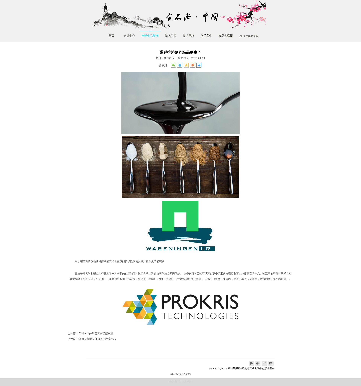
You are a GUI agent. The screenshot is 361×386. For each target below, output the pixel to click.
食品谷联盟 (226, 35)
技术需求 (188, 35)
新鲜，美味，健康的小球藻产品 (97, 338)
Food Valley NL (248, 35)
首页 (111, 35)
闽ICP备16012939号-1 (180, 381)
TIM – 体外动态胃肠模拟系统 (96, 333)
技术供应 (170, 35)
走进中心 (129, 35)
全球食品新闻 (150, 35)
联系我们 (206, 35)
